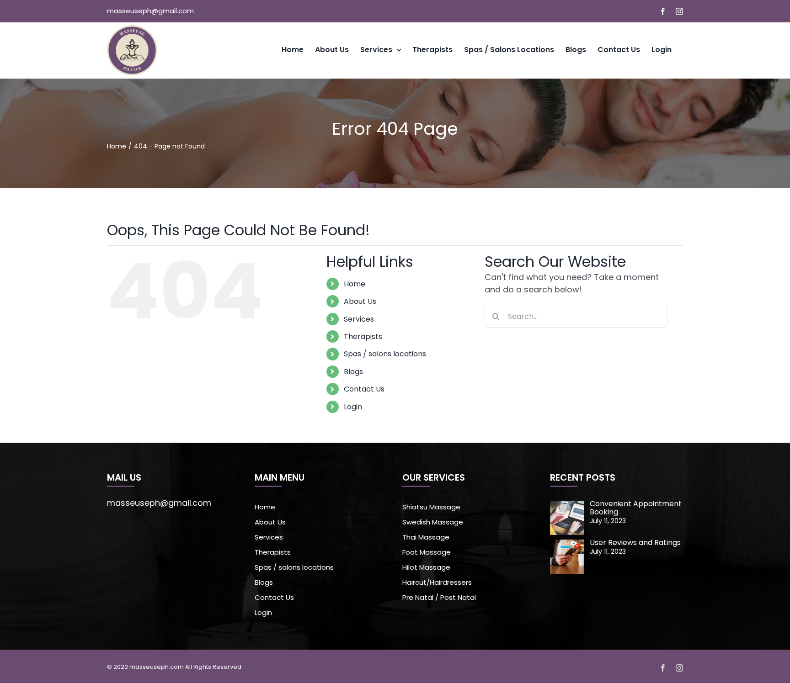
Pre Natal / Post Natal (439, 597)
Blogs (353, 371)
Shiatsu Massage (431, 507)
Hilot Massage (426, 567)
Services (359, 319)
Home (354, 284)
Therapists (363, 336)
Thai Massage (425, 537)
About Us (360, 301)
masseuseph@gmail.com (150, 11)
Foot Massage (426, 552)
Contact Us (364, 389)
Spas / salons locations (385, 354)
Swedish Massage (432, 522)
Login (353, 407)
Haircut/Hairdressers (437, 582)
